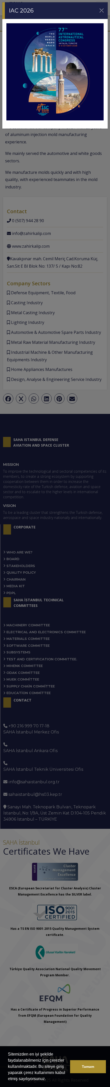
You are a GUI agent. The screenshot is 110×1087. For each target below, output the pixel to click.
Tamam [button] (88, 1067)
